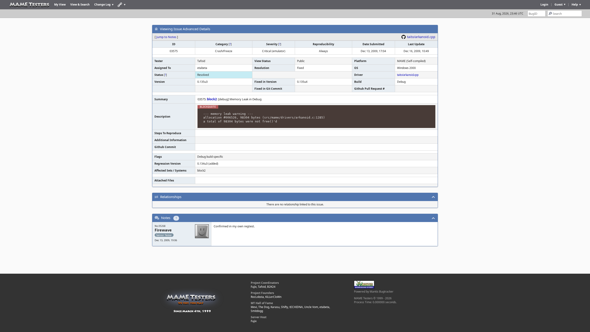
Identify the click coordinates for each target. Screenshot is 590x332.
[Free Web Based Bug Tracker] (364, 288)
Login (544, 4)
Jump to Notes (166, 37)
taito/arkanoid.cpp (421, 37)
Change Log (102, 4)
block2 (212, 99)
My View (60, 4)
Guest (559, 4)
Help (575, 4)
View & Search (80, 4)
